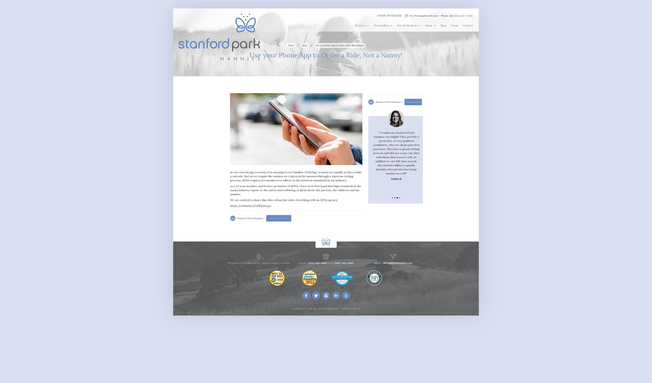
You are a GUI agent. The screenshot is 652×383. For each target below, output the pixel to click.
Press (454, 25)
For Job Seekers (407, 25)
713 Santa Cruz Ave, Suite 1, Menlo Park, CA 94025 (258, 263)
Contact (468, 25)
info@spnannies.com (397, 263)
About (428, 25)
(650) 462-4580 (463, 15)
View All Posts (278, 218)
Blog (443, 25)
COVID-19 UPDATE (389, 15)
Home (291, 45)
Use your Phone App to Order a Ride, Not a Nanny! (340, 45)
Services (360, 25)
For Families (381, 25)
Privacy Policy (351, 309)
